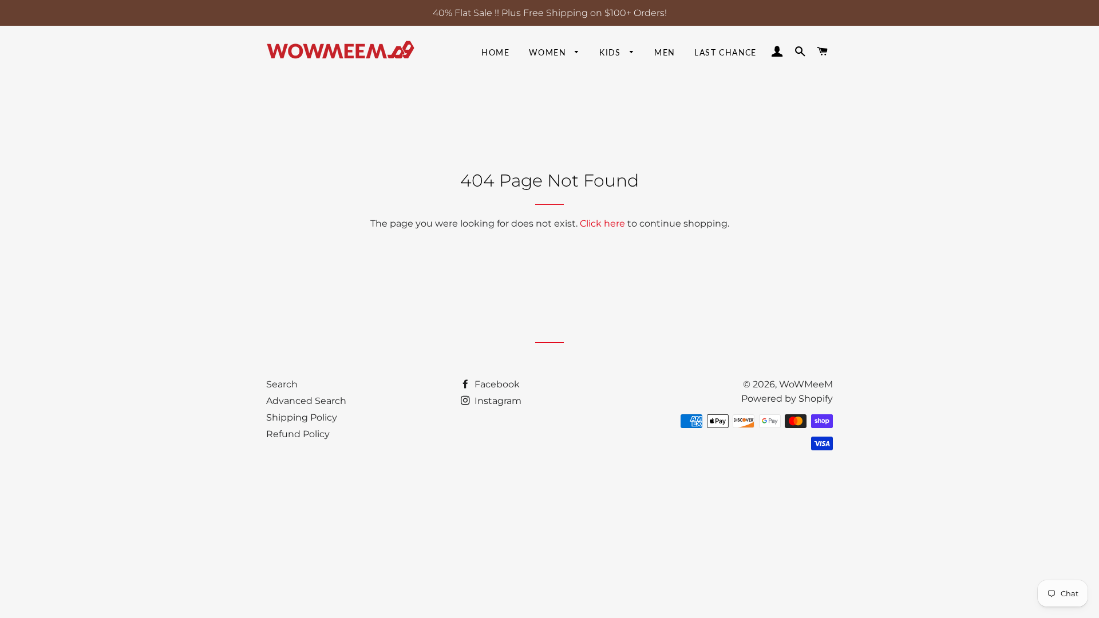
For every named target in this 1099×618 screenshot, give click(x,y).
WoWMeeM (806, 384)
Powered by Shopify (787, 398)
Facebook (496, 384)
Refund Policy (298, 434)
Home (495, 52)
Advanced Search (306, 400)
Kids (611, 52)
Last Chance (725, 52)
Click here (602, 223)
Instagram (496, 400)
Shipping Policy (301, 417)
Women (549, 52)
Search (282, 384)
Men (664, 52)
